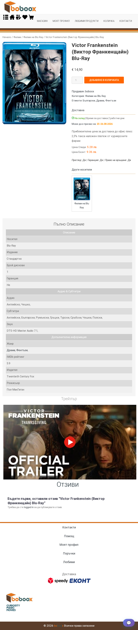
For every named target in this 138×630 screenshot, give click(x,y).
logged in (29, 507)
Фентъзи (110, 100)
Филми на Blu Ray (33, 37)
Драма (100, 100)
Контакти (125, 21)
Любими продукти (86, 21)
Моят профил (61, 21)
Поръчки (69, 553)
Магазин (42, 21)
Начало (7, 37)
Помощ (69, 536)
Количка (109, 21)
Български (89, 100)
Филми (17, 37)
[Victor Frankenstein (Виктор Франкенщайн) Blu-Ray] (82, 199)
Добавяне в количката (104, 80)
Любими (69, 562)
